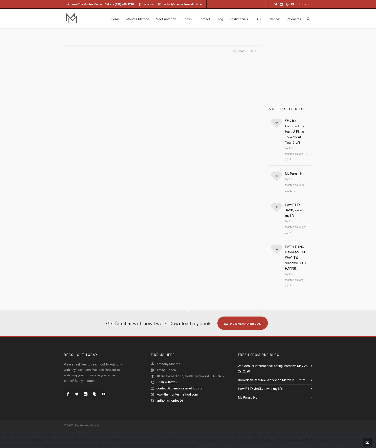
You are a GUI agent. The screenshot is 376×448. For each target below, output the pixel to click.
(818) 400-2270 (167, 382)
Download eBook (245, 323)
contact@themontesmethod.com (183, 4)
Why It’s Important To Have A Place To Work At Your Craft (294, 132)
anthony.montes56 (169, 401)
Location (148, 4)
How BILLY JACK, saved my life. (294, 210)
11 (276, 123)
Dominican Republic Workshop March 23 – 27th (272, 380)
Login (303, 4)
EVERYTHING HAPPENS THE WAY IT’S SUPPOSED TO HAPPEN (295, 258)
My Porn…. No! (295, 174)
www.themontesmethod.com (177, 394)
